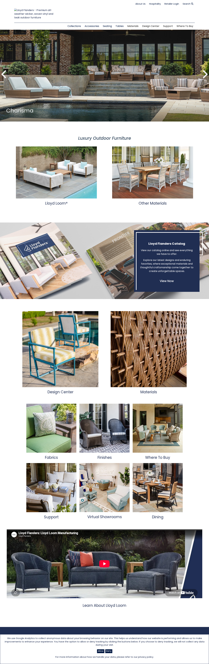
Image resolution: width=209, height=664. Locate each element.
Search (186, 4)
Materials (132, 26)
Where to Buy (185, 26)
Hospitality (155, 4)
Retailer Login (171, 4)
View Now (167, 281)
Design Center (150, 26)
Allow (101, 651)
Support (168, 26)
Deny (109, 651)
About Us (140, 4)
